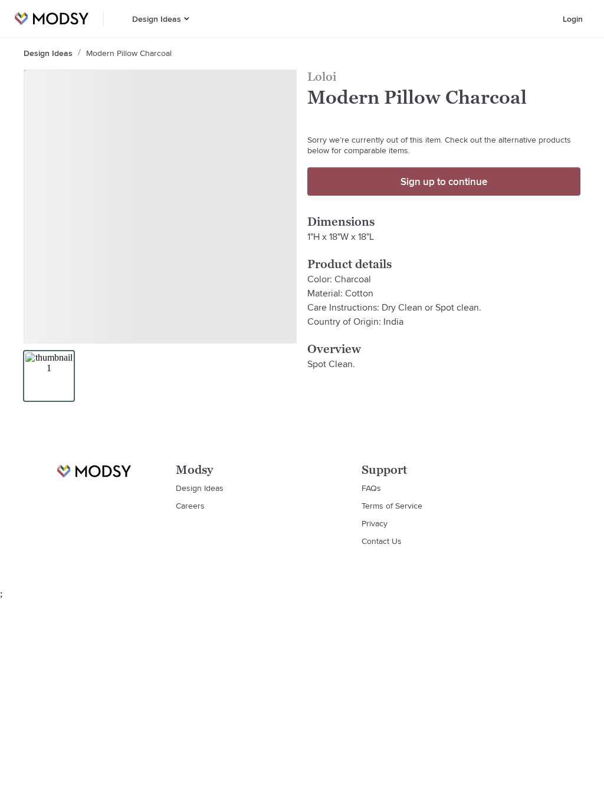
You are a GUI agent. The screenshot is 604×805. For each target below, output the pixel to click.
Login (573, 19)
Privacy (375, 523)
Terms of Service (392, 505)
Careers (190, 505)
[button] (186, 18)
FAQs (371, 488)
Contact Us (382, 541)
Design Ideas (156, 19)
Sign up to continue (444, 181)
